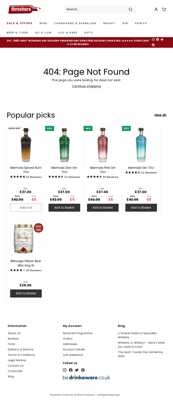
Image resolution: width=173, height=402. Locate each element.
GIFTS (88, 32)
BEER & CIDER (17, 32)
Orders (68, 339)
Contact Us (15, 366)
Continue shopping (86, 86)
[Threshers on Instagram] (64, 370)
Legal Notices (17, 360)
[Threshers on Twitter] (77, 370)
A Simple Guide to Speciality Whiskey (137, 335)
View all (160, 115)
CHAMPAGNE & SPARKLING (75, 23)
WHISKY (109, 23)
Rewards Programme (77, 333)
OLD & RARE (67, 32)
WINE (43, 23)
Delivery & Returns (21, 349)
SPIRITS (141, 23)
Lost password (73, 355)
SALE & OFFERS (20, 23)
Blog (11, 376)
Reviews (13, 339)
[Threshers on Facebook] (70, 370)
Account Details (74, 349)
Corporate (15, 371)
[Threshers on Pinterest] (83, 370)
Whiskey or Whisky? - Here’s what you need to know (141, 345)
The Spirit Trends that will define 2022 (140, 354)
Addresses (70, 344)
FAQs (11, 344)
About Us (14, 333)
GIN (125, 23)
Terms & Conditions (21, 355)
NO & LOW (43, 32)
